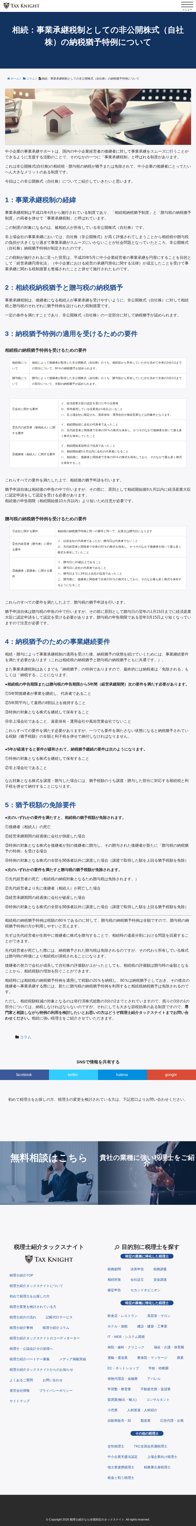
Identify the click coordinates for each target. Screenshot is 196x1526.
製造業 (146, 1420)
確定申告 (114, 1290)
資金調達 (160, 1279)
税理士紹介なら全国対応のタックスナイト (97, 1519)
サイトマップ (20, 1401)
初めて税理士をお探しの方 (30, 1296)
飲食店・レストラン (123, 1316)
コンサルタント (158, 1399)
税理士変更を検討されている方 (33, 1307)
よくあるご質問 (21, 1380)
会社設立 (137, 1279)
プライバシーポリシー (56, 1390)
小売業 (113, 1410)
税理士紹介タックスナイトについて (36, 1286)
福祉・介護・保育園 (169, 1347)
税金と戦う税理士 (121, 1478)
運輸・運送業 (118, 1358)
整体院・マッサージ (152, 1358)
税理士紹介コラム (56, 1328)
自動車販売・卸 (119, 1420)
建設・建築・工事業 (152, 1326)
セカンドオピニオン (146, 1290)
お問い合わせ (53, 1380)
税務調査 (160, 1269)
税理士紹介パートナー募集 (30, 1359)
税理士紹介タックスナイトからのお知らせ (41, 1369)
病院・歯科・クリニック (126, 1347)
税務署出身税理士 (157, 1467)
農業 (180, 1358)
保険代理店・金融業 (123, 1379)
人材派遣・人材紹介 (142, 1410)
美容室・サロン (159, 1316)
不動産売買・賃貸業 (156, 1389)
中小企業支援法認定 (123, 1457)
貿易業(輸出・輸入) (122, 1399)
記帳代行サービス (59, 1317)
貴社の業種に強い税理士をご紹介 (147, 1160)
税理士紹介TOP (21, 1275)
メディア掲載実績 (72, 1359)
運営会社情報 (20, 1390)
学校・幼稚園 (158, 1368)
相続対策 (114, 1279)
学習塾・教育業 (119, 1389)
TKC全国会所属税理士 (150, 1446)
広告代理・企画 (172, 1420)
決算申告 (137, 1269)
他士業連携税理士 (121, 1467)
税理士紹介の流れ (23, 1317)
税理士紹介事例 (21, 1328)
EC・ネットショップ (123, 1368)
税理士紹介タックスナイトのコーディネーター (45, 1338)
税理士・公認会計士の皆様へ (31, 1349)
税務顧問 (114, 1269)
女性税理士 (116, 1446)
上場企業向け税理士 (162, 1457)
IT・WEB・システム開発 (126, 1337)
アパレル (154, 1379)
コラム (25, 1037)
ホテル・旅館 (118, 1326)
